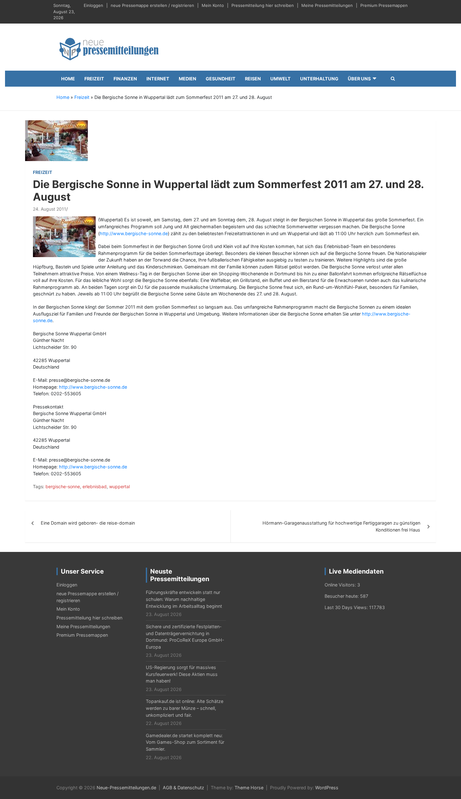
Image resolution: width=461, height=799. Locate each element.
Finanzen (125, 78)
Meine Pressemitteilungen (327, 5)
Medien (187, 78)
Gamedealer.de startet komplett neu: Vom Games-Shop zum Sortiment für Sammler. (185, 742)
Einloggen (93, 5)
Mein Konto (213, 5)
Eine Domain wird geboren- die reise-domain (88, 523)
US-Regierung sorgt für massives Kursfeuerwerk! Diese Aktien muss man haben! (182, 674)
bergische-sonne (62, 486)
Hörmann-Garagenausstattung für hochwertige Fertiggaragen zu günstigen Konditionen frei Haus (341, 526)
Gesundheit (221, 78)
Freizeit (94, 78)
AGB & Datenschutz (183, 787)
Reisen (253, 78)
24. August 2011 (49, 209)
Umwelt (280, 78)
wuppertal (119, 486)
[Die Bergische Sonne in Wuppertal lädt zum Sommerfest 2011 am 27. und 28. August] (56, 140)
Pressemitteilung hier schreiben (262, 5)
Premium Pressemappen (384, 5)
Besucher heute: (342, 596)
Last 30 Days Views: (347, 607)
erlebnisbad (94, 486)
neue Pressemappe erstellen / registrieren (152, 5)
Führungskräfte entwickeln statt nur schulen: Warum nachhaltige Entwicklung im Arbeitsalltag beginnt (184, 599)
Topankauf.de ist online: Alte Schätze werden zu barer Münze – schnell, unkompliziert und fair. (184, 708)
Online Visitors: (341, 584)
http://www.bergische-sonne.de (134, 233)
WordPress (326, 787)
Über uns (359, 78)
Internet (157, 78)
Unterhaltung (319, 78)
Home (68, 78)
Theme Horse (249, 787)
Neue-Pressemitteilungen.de (126, 787)
